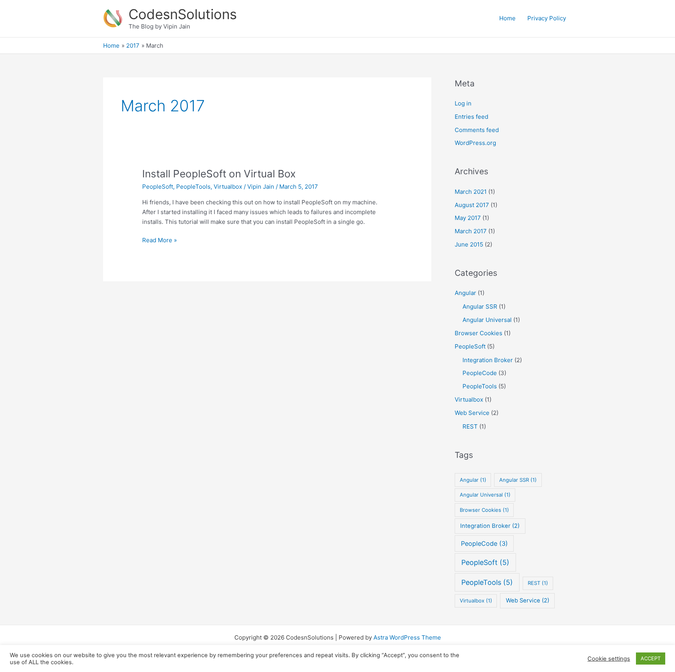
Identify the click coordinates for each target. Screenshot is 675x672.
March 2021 (471, 191)
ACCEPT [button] (651, 658)
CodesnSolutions (183, 14)
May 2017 (468, 218)
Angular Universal (487, 319)
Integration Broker (487, 360)
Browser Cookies (478, 333)
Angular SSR (479, 306)
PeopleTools (193, 186)
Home (507, 18)
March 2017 (471, 231)
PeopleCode (479, 373)
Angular (465, 293)
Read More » (159, 240)
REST (470, 426)
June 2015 (469, 244)
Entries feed (471, 116)
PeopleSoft (157, 186)
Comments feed (477, 130)
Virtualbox (228, 186)
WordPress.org (475, 143)
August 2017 (472, 205)
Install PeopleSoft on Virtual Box (219, 174)
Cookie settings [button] (609, 658)
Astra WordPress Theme (407, 637)
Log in (463, 103)
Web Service (472, 412)
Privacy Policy (546, 18)
